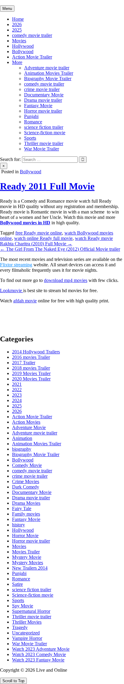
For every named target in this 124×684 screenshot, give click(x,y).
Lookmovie (11, 290)
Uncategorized (26, 632)
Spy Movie (22, 605)
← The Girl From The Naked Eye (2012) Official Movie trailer (60, 249)
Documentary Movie (44, 94)
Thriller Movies (27, 622)
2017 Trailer (23, 362)
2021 (17, 384)
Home (18, 19)
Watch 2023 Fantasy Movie (38, 659)
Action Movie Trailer (32, 56)
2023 (17, 395)
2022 (17, 389)
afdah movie (25, 300)
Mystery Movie (26, 557)
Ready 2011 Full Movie (47, 186)
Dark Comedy (25, 486)
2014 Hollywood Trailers (36, 351)
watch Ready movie (94, 238)
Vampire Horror (27, 638)
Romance (33, 121)
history (18, 524)
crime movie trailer (42, 89)
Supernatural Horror (31, 611)
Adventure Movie (29, 427)
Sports (30, 138)
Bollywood (22, 51)
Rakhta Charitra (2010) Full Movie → (36, 243)
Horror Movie (25, 535)
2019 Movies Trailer (31, 373)
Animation (22, 438)
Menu (7, 8)
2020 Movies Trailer (31, 378)
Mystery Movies (27, 562)
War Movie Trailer (41, 148)
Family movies (26, 513)
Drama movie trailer (43, 100)
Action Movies (26, 422)
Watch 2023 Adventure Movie (41, 649)
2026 (17, 24)
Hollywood (23, 46)
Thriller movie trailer (43, 143)
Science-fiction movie (44, 132)
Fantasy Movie (38, 105)
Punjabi (31, 116)
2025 (17, 29)
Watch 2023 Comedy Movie (39, 654)
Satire (17, 584)
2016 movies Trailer (31, 357)
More (17, 62)
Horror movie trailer (43, 110)
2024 (17, 400)
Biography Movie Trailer (47, 78)
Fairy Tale (21, 508)
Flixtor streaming (16, 264)
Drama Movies (26, 503)
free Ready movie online (38, 232)
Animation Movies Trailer (48, 73)
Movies (19, 40)
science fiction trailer (43, 127)
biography (21, 449)
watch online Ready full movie (43, 238)
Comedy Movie (27, 465)
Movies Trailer (26, 551)
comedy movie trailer (32, 35)
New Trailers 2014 (30, 568)
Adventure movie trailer (46, 67)
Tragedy (20, 627)
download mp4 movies (65, 280)
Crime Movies (25, 481)
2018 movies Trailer (31, 368)
